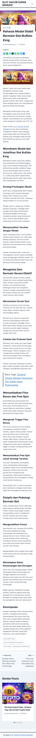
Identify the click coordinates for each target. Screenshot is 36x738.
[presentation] (18, 693)
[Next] (30, 702)
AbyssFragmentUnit (11, 44)
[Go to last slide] (5, 702)
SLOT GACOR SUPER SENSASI (13, 642)
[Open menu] (32, 3)
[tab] (14, 722)
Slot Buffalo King (9, 639)
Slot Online (7, 27)
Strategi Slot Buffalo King (21, 646)
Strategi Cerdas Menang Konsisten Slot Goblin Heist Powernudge (9, 661)
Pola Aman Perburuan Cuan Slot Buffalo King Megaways (27, 661)
